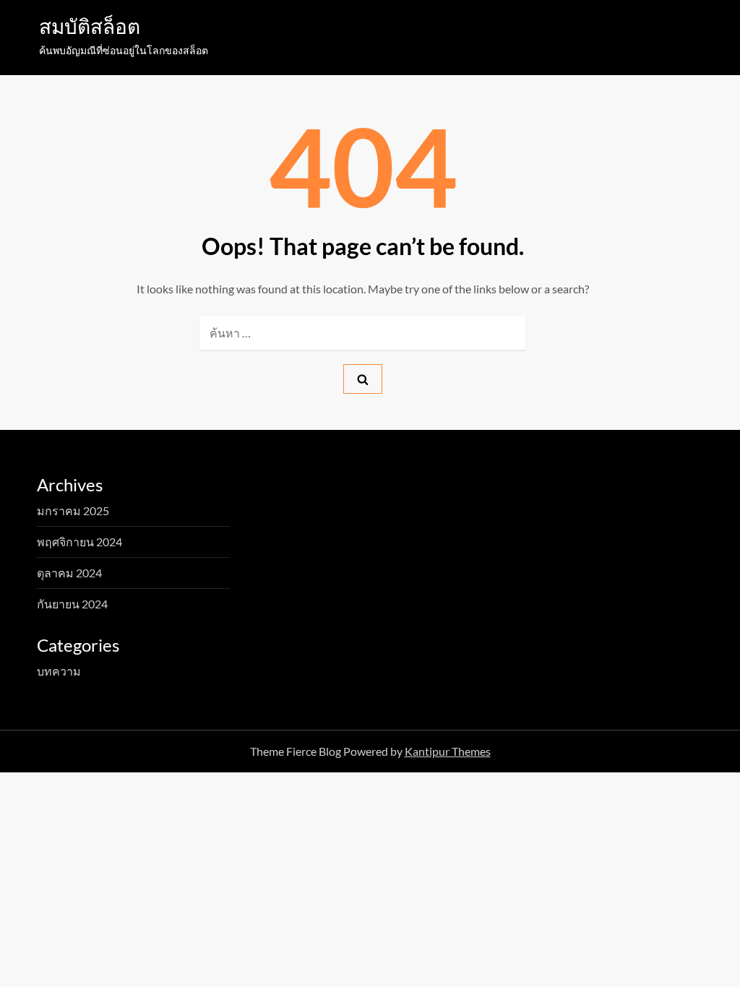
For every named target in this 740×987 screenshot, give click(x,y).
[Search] (362, 379)
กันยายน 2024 (72, 604)
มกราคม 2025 (73, 510)
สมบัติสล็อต (89, 26)
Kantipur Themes (448, 751)
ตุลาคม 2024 (69, 572)
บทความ (59, 671)
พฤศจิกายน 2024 (79, 541)
